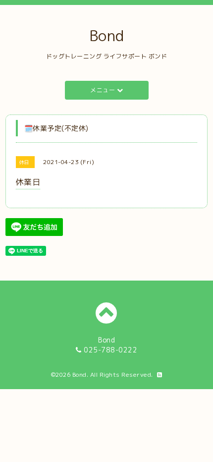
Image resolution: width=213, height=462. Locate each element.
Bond (106, 35)
